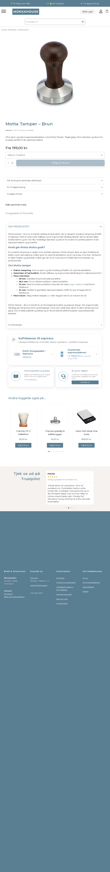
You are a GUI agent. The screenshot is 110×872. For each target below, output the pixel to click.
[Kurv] (107, 11)
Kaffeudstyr (12, 30)
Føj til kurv (23, 445)
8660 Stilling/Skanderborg (14, 597)
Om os (85, 578)
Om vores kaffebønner (91, 582)
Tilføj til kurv (60, 162)
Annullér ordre (61, 603)
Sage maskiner (76, 284)
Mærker (85, 591)
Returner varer (62, 599)
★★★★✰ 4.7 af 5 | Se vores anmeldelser (20, 130)
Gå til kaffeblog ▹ (30, 380)
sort (49, 295)
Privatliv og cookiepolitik (66, 582)
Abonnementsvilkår (64, 594)
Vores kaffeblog (88, 587)
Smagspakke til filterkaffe (19, 213)
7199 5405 (34, 578)
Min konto (60, 578)
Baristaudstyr (23, 30)
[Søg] (83, 22)
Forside (4, 30)
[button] (46, 451)
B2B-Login (87, 11)
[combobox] (52, 22)
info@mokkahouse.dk (38, 585)
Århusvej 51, (8, 594)
